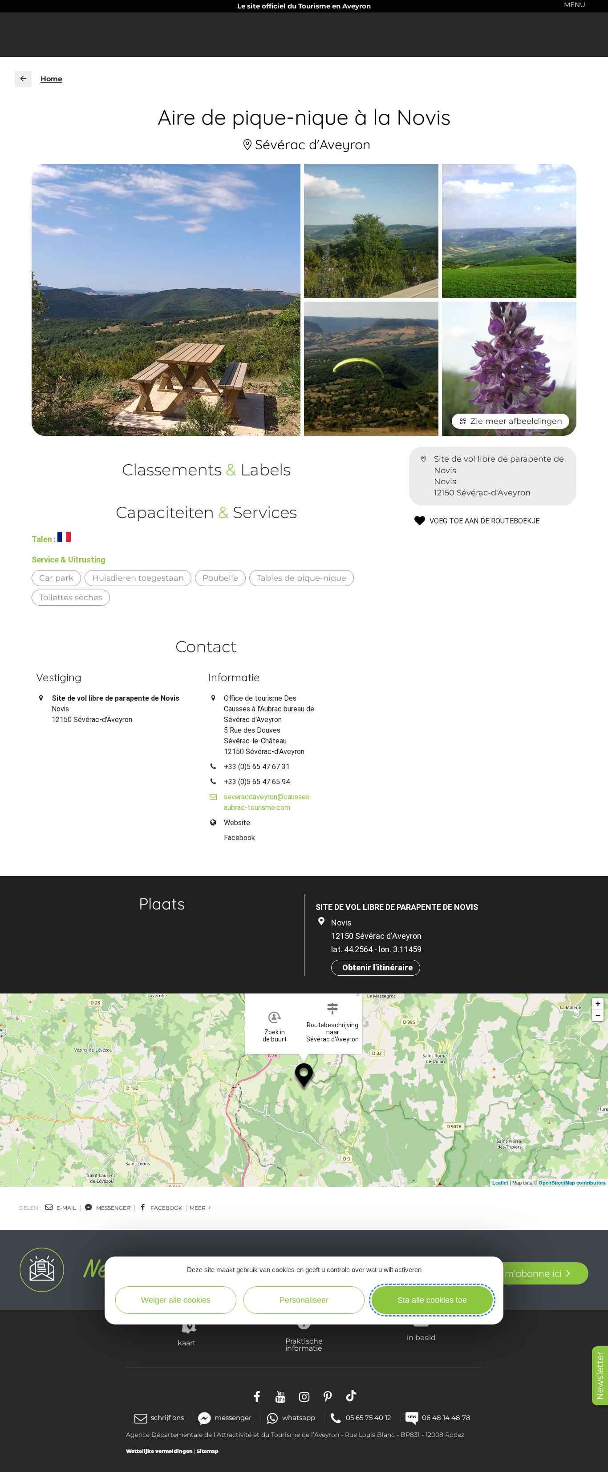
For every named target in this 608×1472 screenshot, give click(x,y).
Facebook (239, 838)
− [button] (598, 1015)
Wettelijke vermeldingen (159, 1451)
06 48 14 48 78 (446, 1417)
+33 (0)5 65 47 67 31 (257, 766)
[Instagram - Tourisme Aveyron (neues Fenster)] (304, 1395)
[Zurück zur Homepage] (23, 79)
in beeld (421, 1337)
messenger (112, 1208)
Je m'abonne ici (526, 1273)
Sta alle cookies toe (432, 1300)
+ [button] (598, 1003)
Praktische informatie (304, 1344)
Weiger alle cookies (176, 1300)
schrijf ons (167, 1417)
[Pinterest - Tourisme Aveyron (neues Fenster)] (327, 1395)
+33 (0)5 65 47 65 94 (257, 782)
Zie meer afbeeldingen (516, 421)
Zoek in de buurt (275, 1036)
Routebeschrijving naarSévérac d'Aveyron (332, 1032)
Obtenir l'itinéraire (377, 967)
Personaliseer (304, 1300)
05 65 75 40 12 (368, 1417)
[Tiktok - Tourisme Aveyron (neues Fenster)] (351, 1395)
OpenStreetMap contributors (572, 1182)
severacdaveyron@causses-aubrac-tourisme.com (268, 802)
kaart (187, 1343)
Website (237, 822)
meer (198, 1208)
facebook (165, 1208)
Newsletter (600, 1376)
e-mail (65, 1208)
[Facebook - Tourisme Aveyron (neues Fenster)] (257, 1395)
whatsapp (298, 1417)
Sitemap (208, 1451)
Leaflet (500, 1182)
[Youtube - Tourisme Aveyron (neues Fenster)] (280, 1395)
